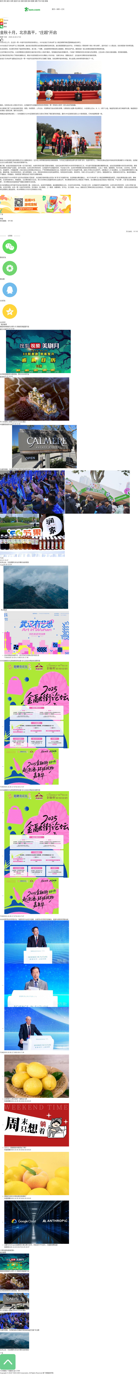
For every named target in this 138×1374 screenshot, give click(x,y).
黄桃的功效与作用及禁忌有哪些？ (15, 1196)
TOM (5, 37)
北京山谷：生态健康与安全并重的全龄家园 (14, 562)
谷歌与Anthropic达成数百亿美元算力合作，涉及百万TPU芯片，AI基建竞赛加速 (30, 1245)
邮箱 (46, 1)
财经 (29, 1)
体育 (11, 1)
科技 (42, 1)
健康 (32, 1)
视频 (25, 1)
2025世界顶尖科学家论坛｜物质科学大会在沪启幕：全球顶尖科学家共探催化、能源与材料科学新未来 (34, 919)
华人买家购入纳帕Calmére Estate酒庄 (13, 422)
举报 (1, 219)
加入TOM (16, 1371)
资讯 (4, 1)
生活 (18, 1)
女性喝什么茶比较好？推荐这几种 (15, 1099)
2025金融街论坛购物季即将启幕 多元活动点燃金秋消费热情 (20, 661)
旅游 (15, 1)
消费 (36, 1)
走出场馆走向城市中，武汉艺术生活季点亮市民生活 (21, 655)
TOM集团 (3, 1371)
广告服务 (10, 1371)
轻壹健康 (7, 1101)
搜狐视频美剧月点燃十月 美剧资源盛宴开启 (14, 326)
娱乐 (8, 1)
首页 (1, 1)
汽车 (39, 1)
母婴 (22, 1)
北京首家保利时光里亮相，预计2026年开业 (14, 374)
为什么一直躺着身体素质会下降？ (15, 1147)
